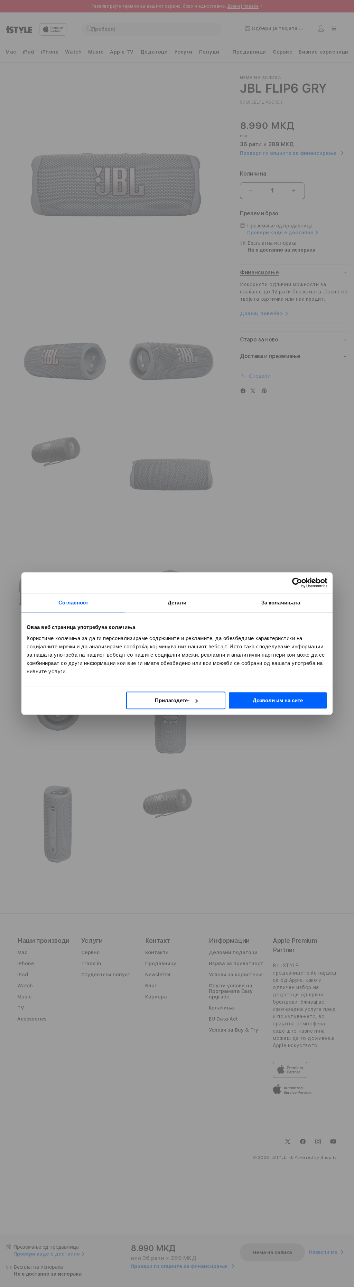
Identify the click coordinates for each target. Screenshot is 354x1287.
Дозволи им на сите (278, 700)
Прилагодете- (172, 700)
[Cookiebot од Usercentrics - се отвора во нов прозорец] (297, 582)
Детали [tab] (177, 602)
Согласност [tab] (73, 602)
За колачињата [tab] (280, 602)
